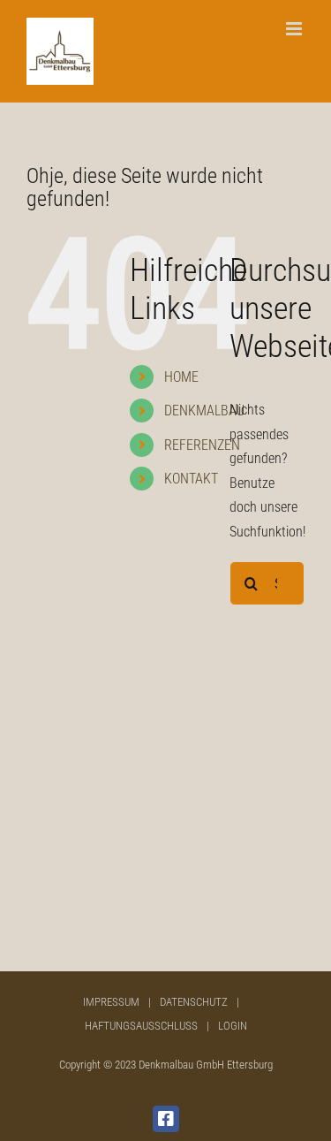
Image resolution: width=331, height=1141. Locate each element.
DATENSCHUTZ (194, 1001)
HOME (181, 377)
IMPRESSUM (111, 1001)
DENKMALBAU (204, 410)
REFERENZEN (202, 445)
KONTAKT (191, 478)
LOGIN (232, 1025)
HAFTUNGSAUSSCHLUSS (141, 1025)
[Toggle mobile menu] (295, 28)
